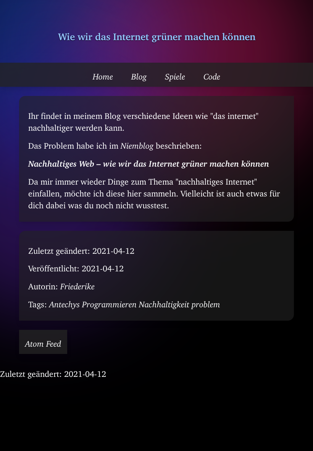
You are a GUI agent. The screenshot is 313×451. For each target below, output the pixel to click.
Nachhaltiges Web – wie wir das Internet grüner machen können (148, 162)
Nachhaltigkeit (164, 302)
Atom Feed (43, 342)
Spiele (175, 74)
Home (103, 74)
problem (206, 302)
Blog (139, 74)
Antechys (64, 302)
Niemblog (137, 144)
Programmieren (109, 302)
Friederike (77, 284)
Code (211, 74)
